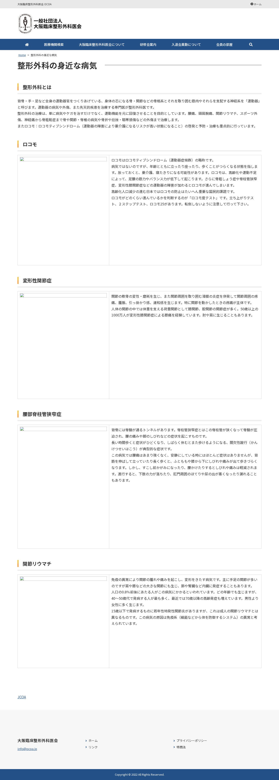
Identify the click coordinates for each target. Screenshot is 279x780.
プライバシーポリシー (192, 741)
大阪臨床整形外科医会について (102, 44)
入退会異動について (186, 44)
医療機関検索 (54, 44)
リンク (93, 747)
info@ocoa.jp (27, 749)
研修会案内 (148, 44)
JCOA (21, 696)
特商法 (181, 747)
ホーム (258, 4)
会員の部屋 (224, 44)
